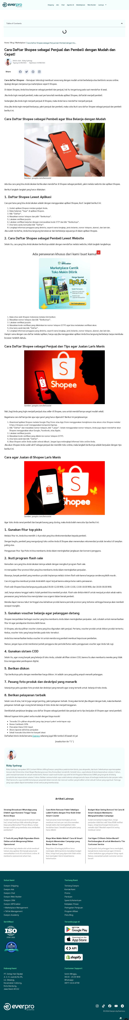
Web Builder (92, 5)
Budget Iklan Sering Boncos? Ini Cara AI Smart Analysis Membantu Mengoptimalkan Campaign (106, 812)
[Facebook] (110, 1006)
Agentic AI (70, 5)
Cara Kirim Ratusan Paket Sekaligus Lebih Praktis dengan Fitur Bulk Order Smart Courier (63, 812)
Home (6, 42)
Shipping (51, 5)
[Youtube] (116, 1006)
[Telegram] (122, 1006)
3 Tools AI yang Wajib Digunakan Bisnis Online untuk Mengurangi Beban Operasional (21, 841)
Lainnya (101, 5)
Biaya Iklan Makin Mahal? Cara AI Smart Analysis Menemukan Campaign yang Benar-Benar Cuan (64, 841)
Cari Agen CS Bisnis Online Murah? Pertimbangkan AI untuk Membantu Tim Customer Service (106, 841)
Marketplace (80, 5)
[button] (122, 23)
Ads (57, 5)
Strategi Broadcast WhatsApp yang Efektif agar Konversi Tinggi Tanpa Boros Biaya (20, 812)
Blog (12, 42)
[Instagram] (97, 1006)
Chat (62, 5)
